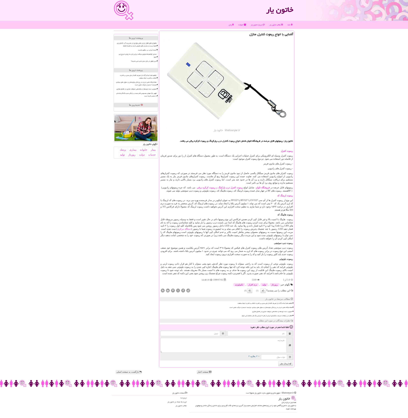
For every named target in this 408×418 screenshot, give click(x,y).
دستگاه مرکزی (184, 229)
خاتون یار (279, 9)
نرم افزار (252, 284)
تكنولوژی (239, 284)
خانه (289, 24)
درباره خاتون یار (257, 24)
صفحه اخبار (203, 372)
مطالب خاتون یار (275, 24)
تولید (264, 284)
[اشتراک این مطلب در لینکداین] (168, 290)
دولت (142, 154)
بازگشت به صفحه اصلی (127, 372)
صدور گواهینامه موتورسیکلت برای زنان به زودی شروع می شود (138, 55)
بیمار (153, 149)
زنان (230, 24)
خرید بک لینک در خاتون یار (177, 402)
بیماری (132, 149)
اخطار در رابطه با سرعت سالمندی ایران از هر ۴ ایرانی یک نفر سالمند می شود (267, 315)
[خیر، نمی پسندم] (249, 290)
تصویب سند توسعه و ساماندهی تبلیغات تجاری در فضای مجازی (272, 311)
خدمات (152, 154)
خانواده (241, 24)
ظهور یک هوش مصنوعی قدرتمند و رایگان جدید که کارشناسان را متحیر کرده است (136, 95)
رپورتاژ (274, 284)
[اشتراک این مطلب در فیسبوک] (183, 290)
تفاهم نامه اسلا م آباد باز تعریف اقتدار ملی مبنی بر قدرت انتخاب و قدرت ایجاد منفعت (265, 303)
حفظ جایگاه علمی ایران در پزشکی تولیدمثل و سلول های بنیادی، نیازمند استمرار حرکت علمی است (260, 307)
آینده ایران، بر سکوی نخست (147, 50)
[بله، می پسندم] (263, 290)
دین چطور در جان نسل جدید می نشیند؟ (144, 61)
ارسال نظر (284, 364)
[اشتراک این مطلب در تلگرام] (188, 290)
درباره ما (184, 398)
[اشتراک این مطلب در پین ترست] (173, 290)
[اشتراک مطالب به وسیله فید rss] (162, 290)
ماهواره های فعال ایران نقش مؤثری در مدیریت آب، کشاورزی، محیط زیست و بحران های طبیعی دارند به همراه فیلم (137, 44)
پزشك (123, 149)
